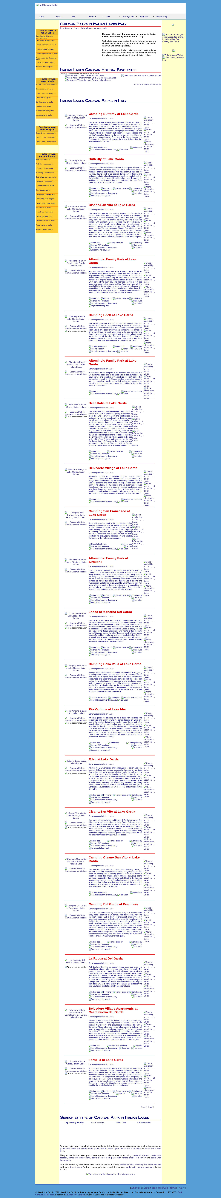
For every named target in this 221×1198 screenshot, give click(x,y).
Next (143, 1107)
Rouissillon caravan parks (45, 220)
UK (73, 16)
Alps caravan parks (43, 159)
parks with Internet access (139, 1167)
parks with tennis (141, 1155)
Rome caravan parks (44, 97)
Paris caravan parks (43, 207)
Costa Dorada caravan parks (46, 137)
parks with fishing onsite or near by (128, 1157)
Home (41, 16)
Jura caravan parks (43, 190)
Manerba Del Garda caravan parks (46, 59)
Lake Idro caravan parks (45, 49)
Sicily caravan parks (43, 106)
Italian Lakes (108, 118)
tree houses (76, 1167)
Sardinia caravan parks (44, 102)
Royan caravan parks (44, 225)
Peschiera (130, 904)
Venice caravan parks (44, 115)
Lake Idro (119, 709)
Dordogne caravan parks (45, 181)
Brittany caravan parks (44, 168)
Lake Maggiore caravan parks (47, 53)
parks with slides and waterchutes (76, 1148)
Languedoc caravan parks (45, 194)
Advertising (161, 16)
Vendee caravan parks (44, 229)
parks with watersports (79, 1157)
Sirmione (95, 561)
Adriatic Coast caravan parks (46, 84)
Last (150, 1107)
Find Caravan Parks (69, 28)
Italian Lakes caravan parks (46, 93)
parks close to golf (101, 1157)
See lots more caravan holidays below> (147, 84)
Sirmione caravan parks (45, 67)
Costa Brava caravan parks (46, 133)
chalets (157, 1164)
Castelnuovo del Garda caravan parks (44, 37)
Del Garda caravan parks (45, 40)
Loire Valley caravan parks (45, 199)
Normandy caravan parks (45, 203)
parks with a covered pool (106, 1148)
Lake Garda (129, 113)
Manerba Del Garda (117, 612)
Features (144, 16)
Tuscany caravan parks (45, 111)
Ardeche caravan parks (44, 164)
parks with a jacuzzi (130, 1148)
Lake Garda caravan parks (46, 45)
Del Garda (115, 958)
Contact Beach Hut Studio (156, 1188)
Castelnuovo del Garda (106, 1012)
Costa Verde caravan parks (46, 142)
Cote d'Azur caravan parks (46, 177)
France (92, 16)
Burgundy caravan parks (45, 173)
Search (58, 16)
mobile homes (127, 1164)
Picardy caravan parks (44, 212)
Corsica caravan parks (44, 89)
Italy (108, 16)
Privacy (181, 1188)
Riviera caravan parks (44, 216)
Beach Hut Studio (75, 1194)
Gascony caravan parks (45, 186)
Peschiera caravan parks (45, 62)
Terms (173, 1188)
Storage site (128, 16)
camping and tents (144, 1164)
